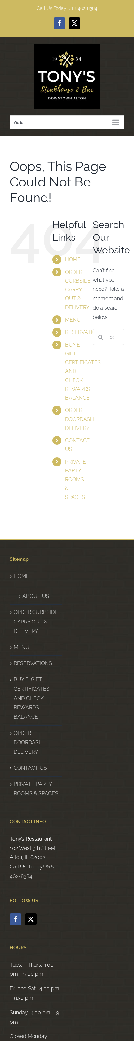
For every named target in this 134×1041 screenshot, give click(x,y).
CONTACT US (30, 768)
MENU (73, 320)
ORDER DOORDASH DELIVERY (79, 419)
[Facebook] (15, 919)
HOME (73, 259)
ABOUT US (35, 596)
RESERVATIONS (84, 332)
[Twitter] (31, 919)
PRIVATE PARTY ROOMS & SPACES (75, 479)
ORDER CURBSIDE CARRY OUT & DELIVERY (78, 290)
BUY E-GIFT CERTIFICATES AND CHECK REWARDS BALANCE (31, 698)
